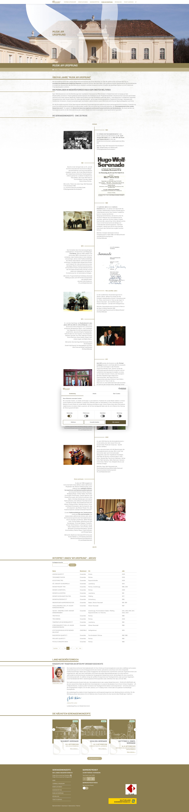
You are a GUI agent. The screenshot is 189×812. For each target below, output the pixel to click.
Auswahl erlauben (94, 422)
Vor (80, 648)
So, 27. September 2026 (128, 744)
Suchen (72, 565)
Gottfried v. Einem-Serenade (98, 742)
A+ (93, 779)
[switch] (86, 416)
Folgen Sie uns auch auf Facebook (61, 775)
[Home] (53, 69)
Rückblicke (118, 2)
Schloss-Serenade (70, 741)
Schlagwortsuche (57, 562)
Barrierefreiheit (56, 805)
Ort (89, 571)
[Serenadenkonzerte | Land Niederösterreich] (56, 2)
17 (70, 648)
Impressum (65, 805)
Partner (78, 805)
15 (65, 648)
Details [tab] (94, 393)
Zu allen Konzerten (94, 758)
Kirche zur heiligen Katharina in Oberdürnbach (97, 748)
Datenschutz (72, 805)
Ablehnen (73, 422)
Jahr (123, 571)
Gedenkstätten (94, 2)
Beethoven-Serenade (125, 741)
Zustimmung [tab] (72, 393)
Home (53, 780)
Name (54, 571)
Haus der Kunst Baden (128, 746)
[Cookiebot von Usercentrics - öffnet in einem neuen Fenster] (119, 389)
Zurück (55, 648)
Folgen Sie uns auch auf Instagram (61, 777)
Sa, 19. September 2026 (100, 746)
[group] (66, 737)
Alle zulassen (115, 422)
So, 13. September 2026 (72, 744)
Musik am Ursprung (107, 2)
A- (84, 779)
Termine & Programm (70, 2)
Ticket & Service (129, 2)
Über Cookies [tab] (116, 393)
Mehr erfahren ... (74, 748)
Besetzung (83, 571)
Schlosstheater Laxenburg (70, 746)
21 (76, 648)
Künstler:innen (83, 2)
